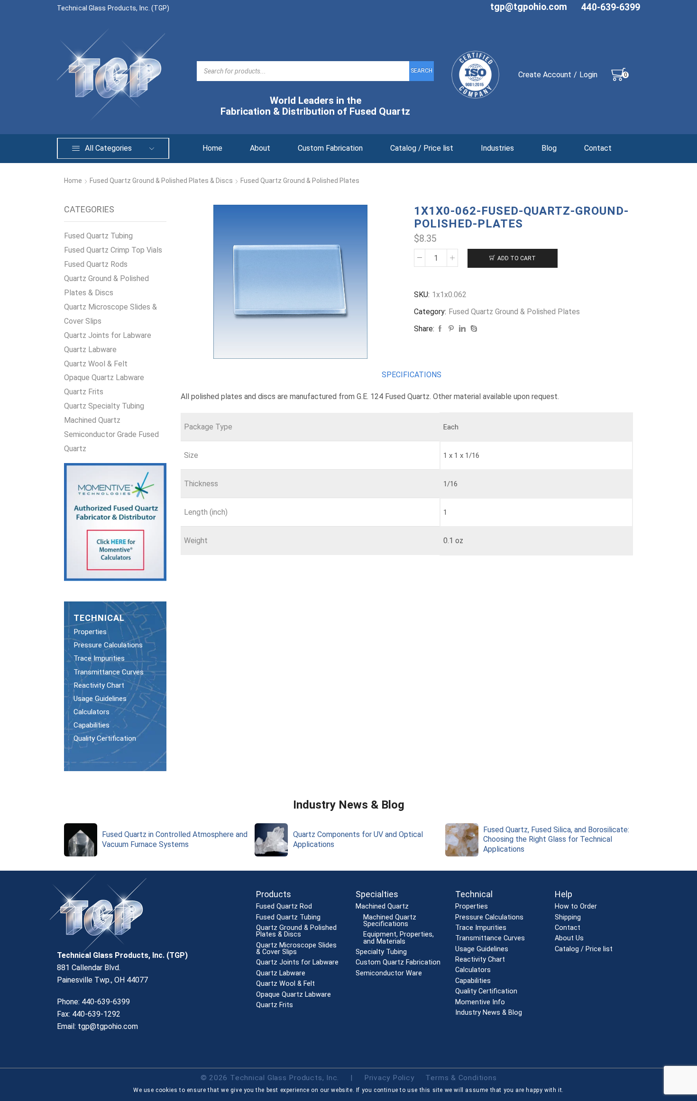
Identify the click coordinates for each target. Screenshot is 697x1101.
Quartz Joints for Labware (107, 335)
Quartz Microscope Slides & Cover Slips (110, 314)
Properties (90, 632)
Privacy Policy (389, 1078)
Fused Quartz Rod (284, 906)
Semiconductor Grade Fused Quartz (111, 441)
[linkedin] (462, 329)
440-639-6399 (610, 7)
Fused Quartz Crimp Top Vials (113, 250)
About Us (569, 938)
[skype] (472, 329)
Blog (549, 148)
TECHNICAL (99, 618)
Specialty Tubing (381, 952)
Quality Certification (104, 738)
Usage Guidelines (100, 698)
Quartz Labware (90, 349)
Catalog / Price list (421, 148)
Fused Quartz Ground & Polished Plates (299, 180)
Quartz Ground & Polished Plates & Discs (106, 285)
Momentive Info (480, 1002)
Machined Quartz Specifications (389, 921)
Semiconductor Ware (389, 973)
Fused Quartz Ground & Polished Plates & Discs (161, 180)
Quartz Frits (83, 391)
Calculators (91, 712)
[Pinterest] (451, 329)
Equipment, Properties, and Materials (398, 938)
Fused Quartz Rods (96, 264)
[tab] (411, 375)
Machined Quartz (92, 420)
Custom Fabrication (330, 148)
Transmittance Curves (108, 672)
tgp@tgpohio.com (528, 6)
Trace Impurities (99, 658)
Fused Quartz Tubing (98, 235)
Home (212, 148)
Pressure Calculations (108, 645)
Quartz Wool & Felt (96, 363)
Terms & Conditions (460, 1078)
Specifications (411, 374)
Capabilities (91, 725)
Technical (474, 894)
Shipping (568, 917)
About (260, 148)
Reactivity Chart (98, 685)
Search (421, 70)
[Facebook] (440, 329)
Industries (497, 148)
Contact (598, 148)
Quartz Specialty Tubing (104, 405)
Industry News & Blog (488, 1013)
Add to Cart (516, 258)
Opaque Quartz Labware (104, 377)
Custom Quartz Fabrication (398, 962)
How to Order (576, 906)
